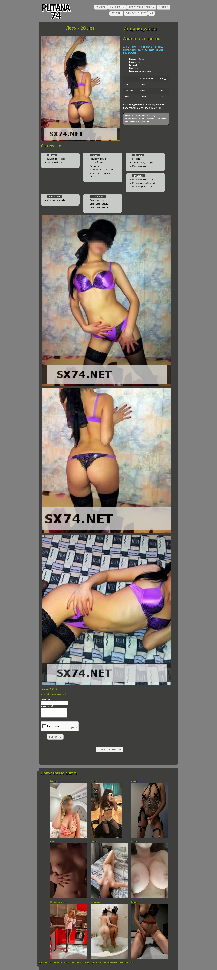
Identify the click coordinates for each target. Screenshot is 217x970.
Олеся (94, 781)
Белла (53, 842)
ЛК (151, 13)
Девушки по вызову (80, 962)
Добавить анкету (136, 13)
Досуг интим (45, 962)
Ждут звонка (117, 7)
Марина (135, 842)
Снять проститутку (60, 962)
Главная (101, 7)
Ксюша (53, 781)
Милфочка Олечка (58, 902)
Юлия (134, 902)
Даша (134, 781)
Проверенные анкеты (141, 7)
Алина (94, 842)
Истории (116, 13)
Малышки (95, 902)
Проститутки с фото (124, 962)
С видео (163, 7)
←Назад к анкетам (109, 749)
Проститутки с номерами (102, 962)
